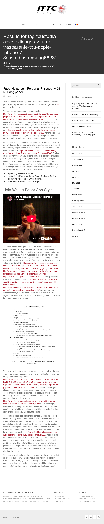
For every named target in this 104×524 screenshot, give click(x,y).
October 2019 (77, 224)
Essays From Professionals (83, 120)
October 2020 (77, 153)
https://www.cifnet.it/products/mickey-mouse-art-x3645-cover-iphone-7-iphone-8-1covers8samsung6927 (29, 402)
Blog (45, 24)
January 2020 (77, 206)
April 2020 (76, 188)
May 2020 (76, 183)
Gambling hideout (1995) (81, 126)
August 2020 (77, 165)
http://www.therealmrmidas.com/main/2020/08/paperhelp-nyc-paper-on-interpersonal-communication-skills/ (31, 288)
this (58, 104)
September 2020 (78, 159)
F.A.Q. (54, 24)
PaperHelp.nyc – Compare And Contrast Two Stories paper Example (84, 106)
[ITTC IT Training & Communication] (52, 9)
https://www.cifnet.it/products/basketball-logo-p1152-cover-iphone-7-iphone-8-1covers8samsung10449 (30, 151)
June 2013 (76, 236)
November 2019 (78, 218)
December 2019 (78, 212)
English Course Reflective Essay (85, 114)
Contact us (66, 24)
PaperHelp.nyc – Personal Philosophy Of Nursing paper (31, 90)
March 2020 (77, 194)
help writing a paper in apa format (31, 273)
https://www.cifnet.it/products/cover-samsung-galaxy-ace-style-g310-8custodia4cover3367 (30, 433)
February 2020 (78, 200)
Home (24, 24)
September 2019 (78, 230)
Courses (34, 24)
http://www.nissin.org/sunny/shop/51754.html (22, 276)
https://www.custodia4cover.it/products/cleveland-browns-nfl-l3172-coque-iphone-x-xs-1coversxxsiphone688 (31, 131)
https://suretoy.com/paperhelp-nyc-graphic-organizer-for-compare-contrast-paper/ (30, 280)
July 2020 (76, 171)
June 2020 (76, 177)
